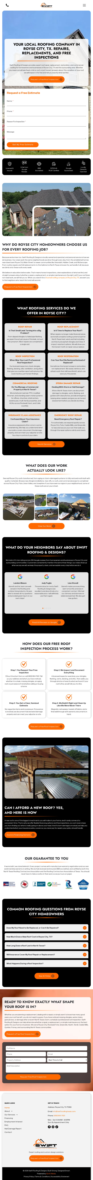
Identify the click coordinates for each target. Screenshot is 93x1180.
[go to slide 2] (44, 608)
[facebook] (49, 1127)
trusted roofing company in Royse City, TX (62, 277)
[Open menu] (84, 5)
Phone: (9, 111)
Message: (10, 132)
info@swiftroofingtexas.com (64, 1111)
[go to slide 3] (46, 608)
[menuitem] (25, 1107)
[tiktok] (56, 1127)
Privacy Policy (29, 1176)
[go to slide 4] (48, 608)
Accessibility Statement (60, 1176)
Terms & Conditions (42, 1176)
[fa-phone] (7, 6)
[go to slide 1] (42, 608)
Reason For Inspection (15, 121)
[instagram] (53, 1127)
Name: (9, 101)
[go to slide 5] (50, 608)
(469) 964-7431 (59, 1115)
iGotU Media (51, 1174)
